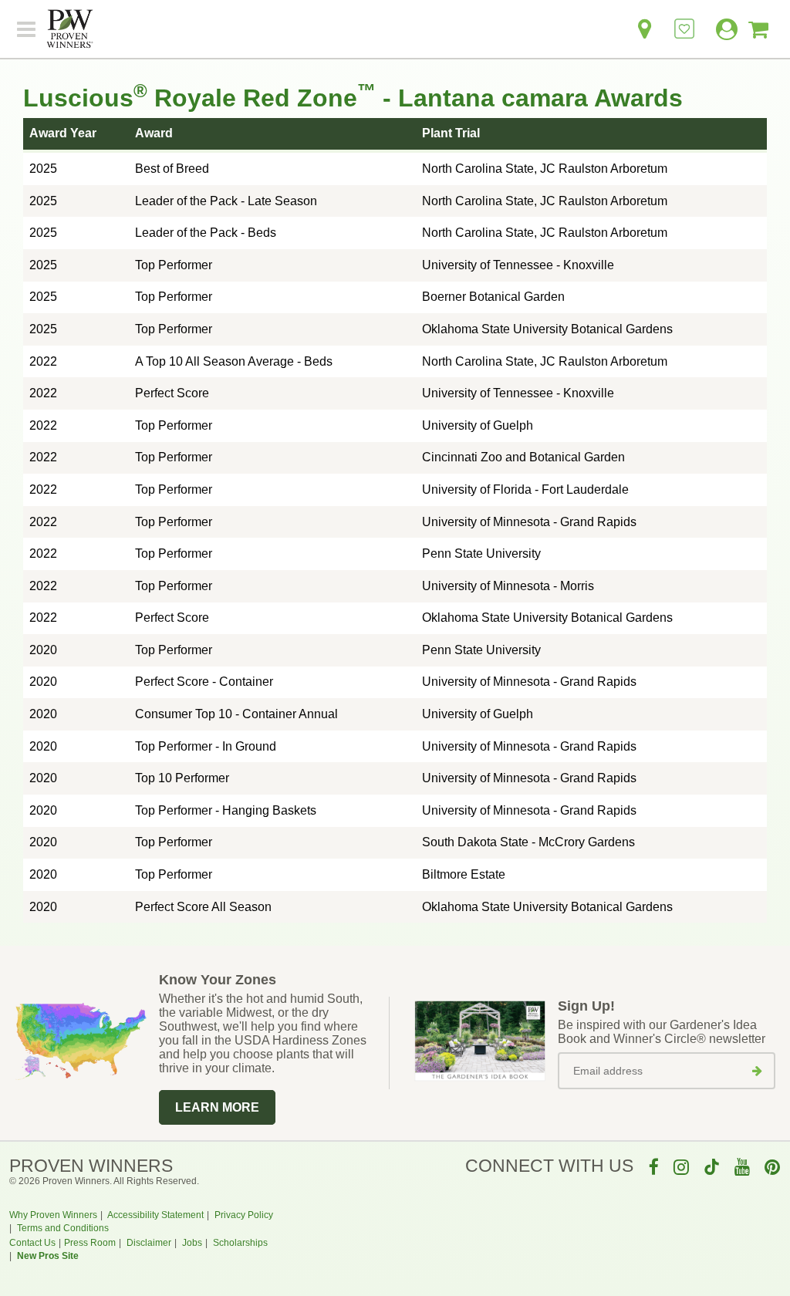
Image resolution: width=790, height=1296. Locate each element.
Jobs (192, 1242)
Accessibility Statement (155, 1215)
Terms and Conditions (63, 1228)
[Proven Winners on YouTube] (742, 1167)
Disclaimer (149, 1242)
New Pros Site (48, 1255)
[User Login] (722, 32)
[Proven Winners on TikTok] (712, 1167)
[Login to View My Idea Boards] (684, 20)
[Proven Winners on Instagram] (681, 1167)
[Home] (70, 29)
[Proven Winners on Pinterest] (772, 1167)
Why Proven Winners (53, 1215)
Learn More (217, 1107)
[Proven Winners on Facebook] (654, 1167)
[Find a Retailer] (644, 32)
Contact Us (32, 1242)
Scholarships (240, 1242)
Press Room (90, 1242)
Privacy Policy (243, 1215)
